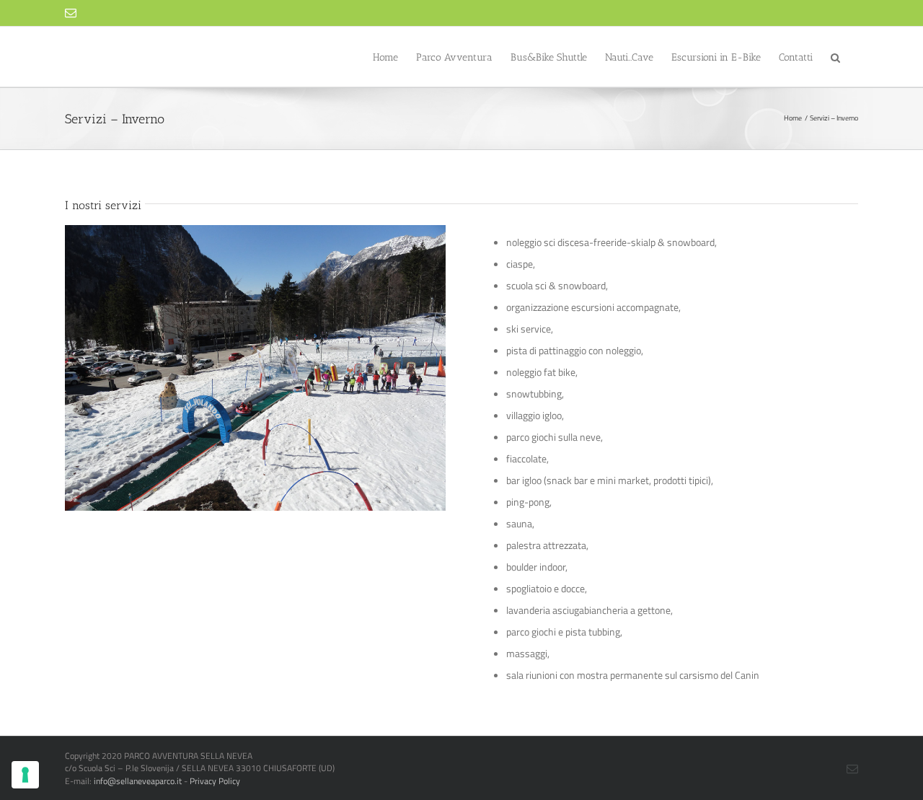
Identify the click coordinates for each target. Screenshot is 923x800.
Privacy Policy (215, 781)
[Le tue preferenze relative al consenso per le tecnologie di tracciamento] (25, 774)
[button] (835, 57)
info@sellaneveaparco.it (138, 781)
